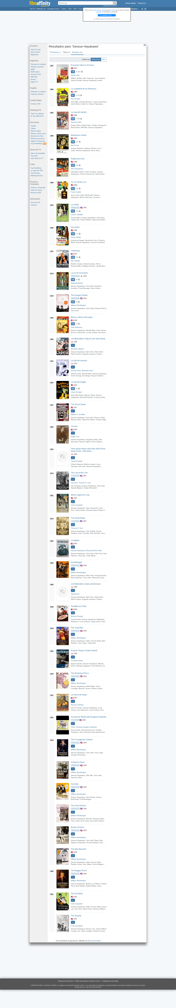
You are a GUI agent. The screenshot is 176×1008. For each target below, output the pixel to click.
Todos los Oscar (36, 190)
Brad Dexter (75, 127)
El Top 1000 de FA (37, 116)
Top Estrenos (35, 173)
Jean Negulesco (77, 169)
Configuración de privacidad (110, 981)
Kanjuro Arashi (76, 664)
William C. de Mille (78, 414)
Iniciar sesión (35, 52)
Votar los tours (36, 49)
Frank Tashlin (76, 192)
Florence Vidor (99, 418)
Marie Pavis (87, 909)
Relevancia (96, 59)
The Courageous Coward (81, 740)
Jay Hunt (74, 483)
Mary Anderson (76, 578)
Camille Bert (100, 266)
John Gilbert (87, 864)
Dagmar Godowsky (78, 842)
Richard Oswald (77, 616)
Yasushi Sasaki (76, 461)
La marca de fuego (79, 695)
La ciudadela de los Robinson (83, 89)
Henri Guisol (101, 330)
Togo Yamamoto (92, 508)
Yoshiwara (75, 251)
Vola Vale (89, 775)
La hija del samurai (79, 360)
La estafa (75, 204)
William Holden (76, 78)
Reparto (77, 52)
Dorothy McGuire (85, 102)
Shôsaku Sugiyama (83, 666)
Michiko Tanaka (77, 264)
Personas (55, 52)
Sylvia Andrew (100, 174)
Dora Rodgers (98, 864)
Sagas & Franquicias (38, 141)
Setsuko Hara (76, 374)
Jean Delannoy (76, 327)
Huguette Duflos (92, 439)
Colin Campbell (76, 505)
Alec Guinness (88, 78)
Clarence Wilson (99, 909)
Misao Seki (102, 510)
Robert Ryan (86, 125)
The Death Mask (78, 518)
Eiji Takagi (86, 376)
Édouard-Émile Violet (94, 550)
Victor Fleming (76, 727)
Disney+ (33, 79)
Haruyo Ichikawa (97, 376)
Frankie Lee (75, 931)
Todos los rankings (37, 113)
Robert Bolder (91, 886)
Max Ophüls (75, 261)
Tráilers (63, 9)
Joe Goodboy (76, 486)
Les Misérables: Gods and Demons (86, 584)
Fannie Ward (76, 218)
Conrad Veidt (76, 619)
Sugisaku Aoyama (89, 354)
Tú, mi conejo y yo (78, 182)
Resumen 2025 (36, 193)
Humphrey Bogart (77, 240)
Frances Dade (99, 397)
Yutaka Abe (75, 220)
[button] (144, 45)
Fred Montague (85, 799)
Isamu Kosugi (76, 376)
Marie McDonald (86, 195)
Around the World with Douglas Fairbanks (88, 717)
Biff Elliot (84, 127)
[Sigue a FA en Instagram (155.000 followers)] (145, 8)
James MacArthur (100, 102)
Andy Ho (84, 104)
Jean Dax (81, 556)
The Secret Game (78, 404)
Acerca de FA (35, 202)
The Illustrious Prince (80, 673)
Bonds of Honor (77, 827)
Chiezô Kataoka (77, 464)
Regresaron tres (78, 159)
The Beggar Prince (79, 871)
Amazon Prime (36, 74)
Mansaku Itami (87, 370)
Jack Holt (89, 418)
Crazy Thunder (83, 533)
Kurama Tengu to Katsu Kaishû (84, 650)
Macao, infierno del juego (81, 317)
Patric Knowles (90, 172)
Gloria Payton (80, 510)
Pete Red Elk (95, 533)
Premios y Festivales (38, 187)
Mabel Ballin (90, 686)
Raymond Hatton (98, 220)
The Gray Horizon (78, 806)
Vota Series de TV (37, 158)
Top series (34, 156)
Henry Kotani (95, 288)
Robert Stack (76, 125)
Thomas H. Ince (85, 483)
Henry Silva (95, 150)
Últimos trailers (36, 131)
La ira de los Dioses (79, 273)
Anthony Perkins (90, 148)
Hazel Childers (85, 220)
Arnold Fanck (76, 370)
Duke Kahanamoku (98, 732)
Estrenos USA (36, 104)
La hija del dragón (78, 382)
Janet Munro (75, 104)
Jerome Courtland (98, 242)
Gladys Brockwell (90, 488)
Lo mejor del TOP (37, 170)
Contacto (34, 205)
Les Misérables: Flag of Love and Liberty (88, 339)
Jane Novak (90, 797)
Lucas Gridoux (84, 621)
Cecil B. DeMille (77, 214)
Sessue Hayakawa (90, 80)
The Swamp (76, 916)
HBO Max (34, 77)
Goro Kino (78, 909)
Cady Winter (91, 556)
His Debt (74, 784)
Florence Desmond (87, 174)
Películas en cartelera (38, 64)
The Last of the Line (79, 473)
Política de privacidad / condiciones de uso (87, 981)
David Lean (75, 75)
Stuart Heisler (76, 237)
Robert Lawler (97, 688)
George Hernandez (78, 755)
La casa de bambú (79, 112)
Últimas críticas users (38, 133)
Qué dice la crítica (37, 136)
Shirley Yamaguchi (99, 125)
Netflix (33, 69)
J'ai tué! (74, 426)
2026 (75, 9)
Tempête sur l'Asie (78, 606)
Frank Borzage (84, 288)
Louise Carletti (91, 332)
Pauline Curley (76, 864)
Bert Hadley (80, 886)
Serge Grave (96, 621)
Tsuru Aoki (90, 286)
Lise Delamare (82, 710)
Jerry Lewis (75, 195)
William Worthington (78, 305)
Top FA (32, 9)
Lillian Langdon (86, 931)
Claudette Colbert (77, 172)
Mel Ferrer (75, 145)
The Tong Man (77, 628)
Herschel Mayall (92, 842)
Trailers (33, 128)
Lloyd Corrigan (76, 392)
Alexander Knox (91, 240)
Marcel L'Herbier (77, 705)
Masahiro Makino (77, 349)
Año (103, 59)
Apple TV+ (34, 82)
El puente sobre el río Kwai (82, 65)
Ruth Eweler (86, 374)
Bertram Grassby (92, 819)
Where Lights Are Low (80, 495)
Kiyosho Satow (91, 510)
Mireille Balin (90, 330)
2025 (69, 9)
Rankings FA (41, 9)
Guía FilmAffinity (38, 143)
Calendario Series (53, 9)
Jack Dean (101, 218)
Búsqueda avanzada (110, 5)
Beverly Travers (85, 688)
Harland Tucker (99, 931)
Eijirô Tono (90, 352)
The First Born (77, 894)
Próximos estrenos (37, 67)
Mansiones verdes (78, 135)
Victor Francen (76, 708)
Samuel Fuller (76, 122)
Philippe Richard (88, 266)
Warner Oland (89, 395)
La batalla (75, 540)
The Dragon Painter (79, 295)
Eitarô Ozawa (76, 354)
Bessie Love (90, 929)
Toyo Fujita (90, 308)
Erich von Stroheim (78, 332)
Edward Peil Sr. (101, 308)
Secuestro (75, 227)
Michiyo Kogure (90, 464)
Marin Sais (90, 575)
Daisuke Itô (75, 594)
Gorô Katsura (97, 666)
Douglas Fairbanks (90, 727)
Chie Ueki (81, 466)
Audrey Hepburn (77, 148)
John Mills (74, 102)
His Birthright (76, 562)
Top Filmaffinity (36, 168)
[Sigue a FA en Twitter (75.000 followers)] (142, 8)
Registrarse (142, 3)
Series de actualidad (38, 153)
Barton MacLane (86, 197)
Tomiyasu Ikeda (77, 660)
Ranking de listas (37, 175)
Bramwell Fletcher (86, 397)
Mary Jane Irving (82, 821)
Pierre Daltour (96, 442)
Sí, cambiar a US (106, 15)
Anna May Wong (77, 395)
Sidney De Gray (98, 578)
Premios (81, 9)
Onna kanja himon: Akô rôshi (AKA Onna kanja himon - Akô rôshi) (88, 450)
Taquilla (33, 126)
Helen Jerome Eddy (93, 641)
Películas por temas (38, 138)
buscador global (95, 941)
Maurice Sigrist (85, 442)
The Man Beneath (78, 849)
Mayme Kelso (76, 420)
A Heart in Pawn (78, 762)
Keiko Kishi (99, 352)
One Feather (90, 531)
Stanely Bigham (77, 488)
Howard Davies (100, 575)
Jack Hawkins (100, 78)
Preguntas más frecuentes (65, 981)
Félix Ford (98, 553)
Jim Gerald (102, 332)
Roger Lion (75, 436)
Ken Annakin (75, 99)
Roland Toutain (89, 264)
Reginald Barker (77, 283)
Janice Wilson (101, 929)
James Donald (76, 80)
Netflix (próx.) (35, 72)
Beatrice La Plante (93, 884)
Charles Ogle (101, 420)
